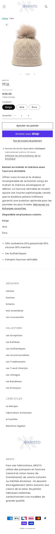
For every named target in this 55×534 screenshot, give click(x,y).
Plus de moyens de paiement (27, 141)
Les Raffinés (13, 342)
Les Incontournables (17, 355)
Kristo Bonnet (30, 528)
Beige (8, 107)
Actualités (12, 419)
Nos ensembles (14, 310)
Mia (12, 18)
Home (5, 18)
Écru (34, 107)
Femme (10, 291)
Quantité (6, 115)
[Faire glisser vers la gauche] (20, 74)
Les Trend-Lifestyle (17, 368)
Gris (22, 107)
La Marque (12, 406)
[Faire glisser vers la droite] (34, 74)
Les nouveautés (15, 317)
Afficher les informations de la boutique (22, 157)
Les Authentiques (16, 348)
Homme (10, 297)
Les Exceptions (14, 335)
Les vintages (13, 374)
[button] (4, 6)
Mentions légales (16, 426)
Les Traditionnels (15, 361)
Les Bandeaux (14, 381)
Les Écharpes (13, 388)
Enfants (10, 304)
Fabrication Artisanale (19, 412)
